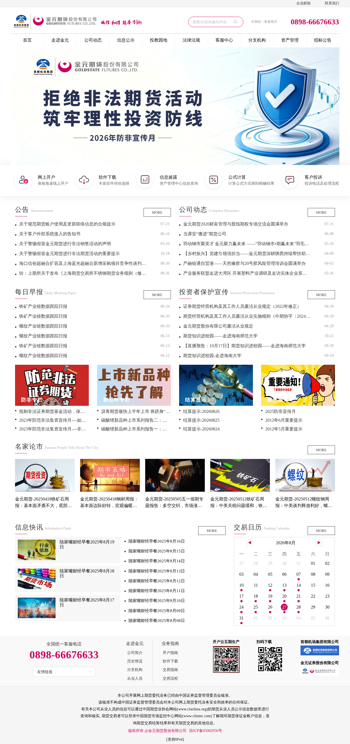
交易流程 (170, 678)
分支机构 (134, 670)
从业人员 (134, 678)
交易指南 (170, 670)
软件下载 (170, 661)
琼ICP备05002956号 (205, 731)
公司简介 (134, 653)
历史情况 (134, 661)
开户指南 (170, 653)
